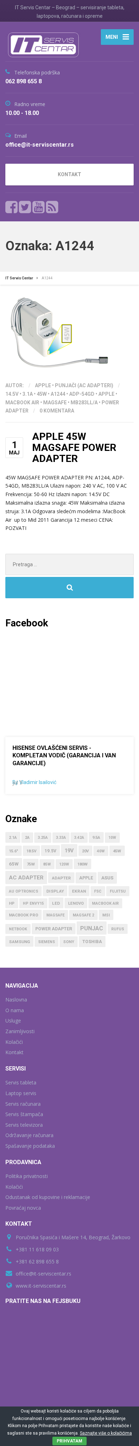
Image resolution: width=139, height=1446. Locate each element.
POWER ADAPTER (53, 928)
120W (64, 864)
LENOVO (76, 903)
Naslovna (16, 999)
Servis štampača (24, 1114)
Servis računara (23, 1103)
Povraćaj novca (23, 1207)
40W (101, 851)
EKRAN (79, 891)
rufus (117, 929)
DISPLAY (55, 891)
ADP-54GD (81, 394)
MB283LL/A (84, 402)
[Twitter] (25, 207)
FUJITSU (118, 891)
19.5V (50, 850)
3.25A (43, 837)
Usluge (13, 1020)
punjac (91, 928)
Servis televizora (24, 1124)
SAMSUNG (19, 941)
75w (31, 864)
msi (106, 915)
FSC (98, 891)
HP (12, 903)
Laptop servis (20, 1093)
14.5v (12, 394)
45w (42, 394)
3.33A (61, 837)
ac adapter (26, 877)
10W (112, 837)
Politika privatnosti (26, 1176)
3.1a (27, 394)
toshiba (92, 941)
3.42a (79, 837)
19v (69, 850)
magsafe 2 (83, 915)
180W (82, 864)
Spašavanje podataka (30, 1145)
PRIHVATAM (69, 1441)
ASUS (107, 877)
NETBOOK (18, 929)
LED (56, 903)
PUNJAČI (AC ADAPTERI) (84, 385)
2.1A (13, 837)
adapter (61, 878)
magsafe (55, 402)
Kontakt (14, 1052)
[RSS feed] (52, 207)
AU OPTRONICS (23, 891)
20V (85, 851)
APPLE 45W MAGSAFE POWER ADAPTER (74, 447)
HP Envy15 (33, 903)
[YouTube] (38, 207)
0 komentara (57, 411)
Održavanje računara (29, 1135)
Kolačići (14, 1042)
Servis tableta (20, 1082)
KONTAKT (69, 174)
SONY (68, 942)
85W (47, 864)
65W (14, 864)
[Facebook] (11, 207)
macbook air (22, 402)
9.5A (96, 837)
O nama (14, 1010)
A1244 (58, 394)
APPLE (43, 385)
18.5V (31, 851)
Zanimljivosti (20, 1031)
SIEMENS (46, 942)
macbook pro (23, 915)
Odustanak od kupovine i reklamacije (47, 1197)
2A (27, 837)
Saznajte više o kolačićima (106, 1433)
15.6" (13, 851)
